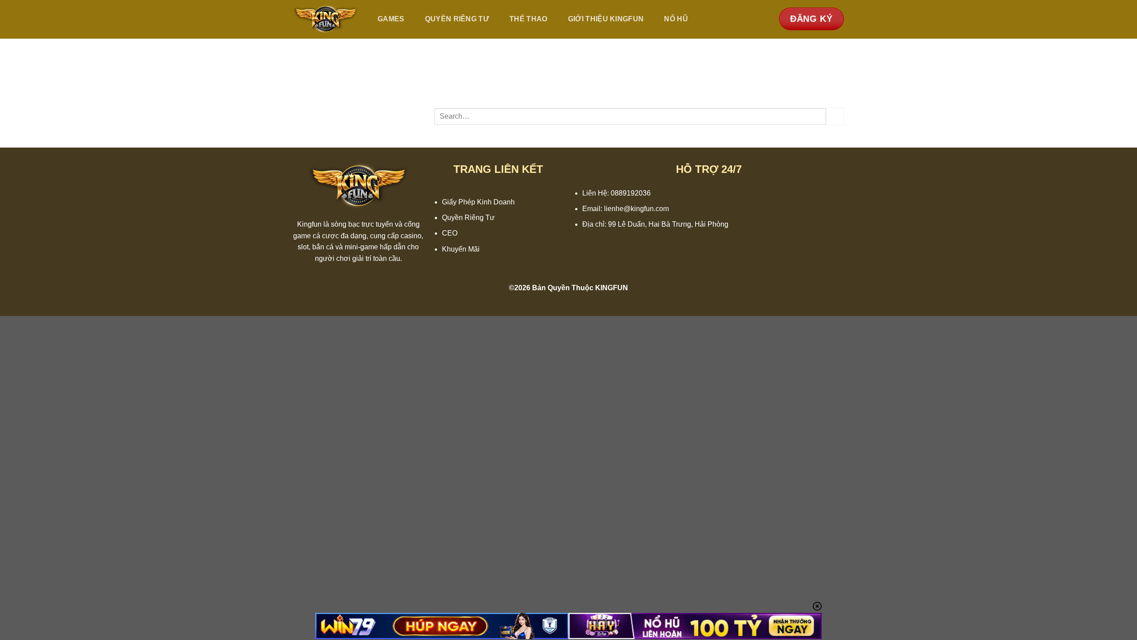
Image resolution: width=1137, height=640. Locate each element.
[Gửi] (835, 116)
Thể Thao (528, 19)
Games (391, 19)
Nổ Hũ (676, 19)
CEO (449, 233)
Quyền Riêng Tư (457, 19)
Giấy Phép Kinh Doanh (478, 202)
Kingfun (309, 224)
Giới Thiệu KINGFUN (606, 19)
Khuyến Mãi (461, 249)
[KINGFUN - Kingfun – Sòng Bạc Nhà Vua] (325, 19)
